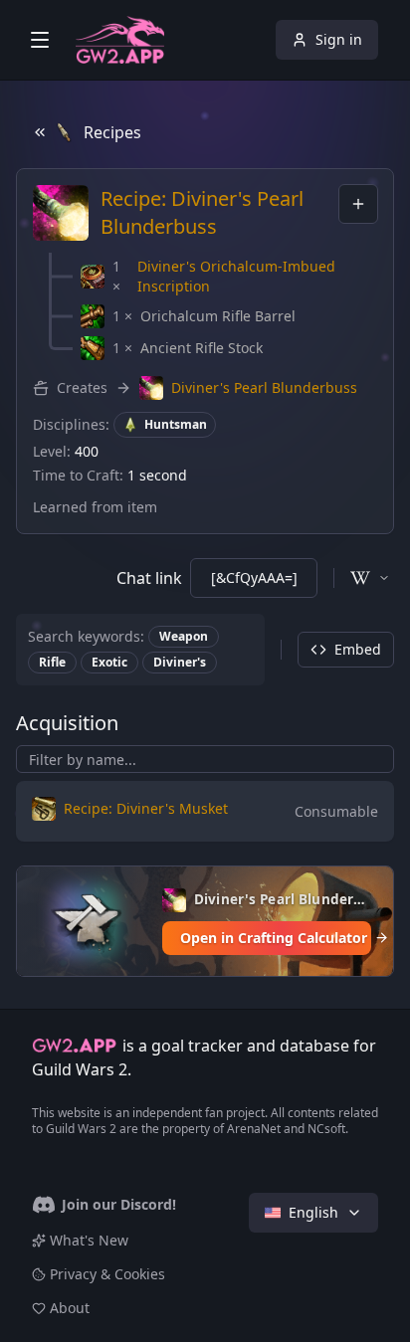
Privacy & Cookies (107, 1281)
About (70, 1315)
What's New (89, 1248)
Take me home (205, 756)
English (313, 1220)
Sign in (338, 39)
